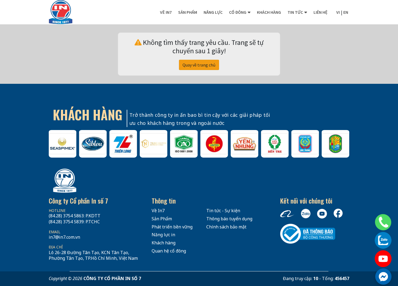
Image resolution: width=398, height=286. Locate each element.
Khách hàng (269, 12)
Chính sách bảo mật (226, 227)
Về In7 (166, 12)
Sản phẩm (187, 12)
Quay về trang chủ (199, 65)
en (345, 12)
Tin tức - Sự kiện (223, 211)
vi (338, 12)
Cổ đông (237, 12)
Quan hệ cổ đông (169, 251)
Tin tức (295, 12)
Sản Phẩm (162, 219)
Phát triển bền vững (172, 227)
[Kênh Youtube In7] (383, 258)
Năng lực (213, 12)
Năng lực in (163, 235)
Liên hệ (321, 12)
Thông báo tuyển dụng (229, 219)
